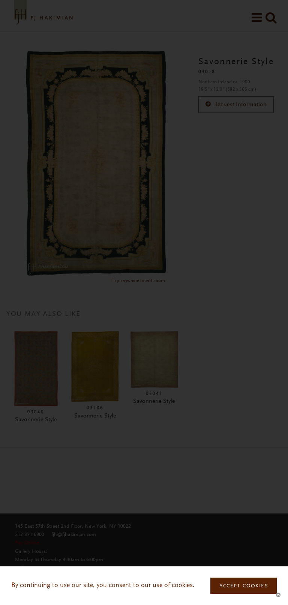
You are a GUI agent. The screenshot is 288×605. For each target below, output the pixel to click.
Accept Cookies (243, 586)
